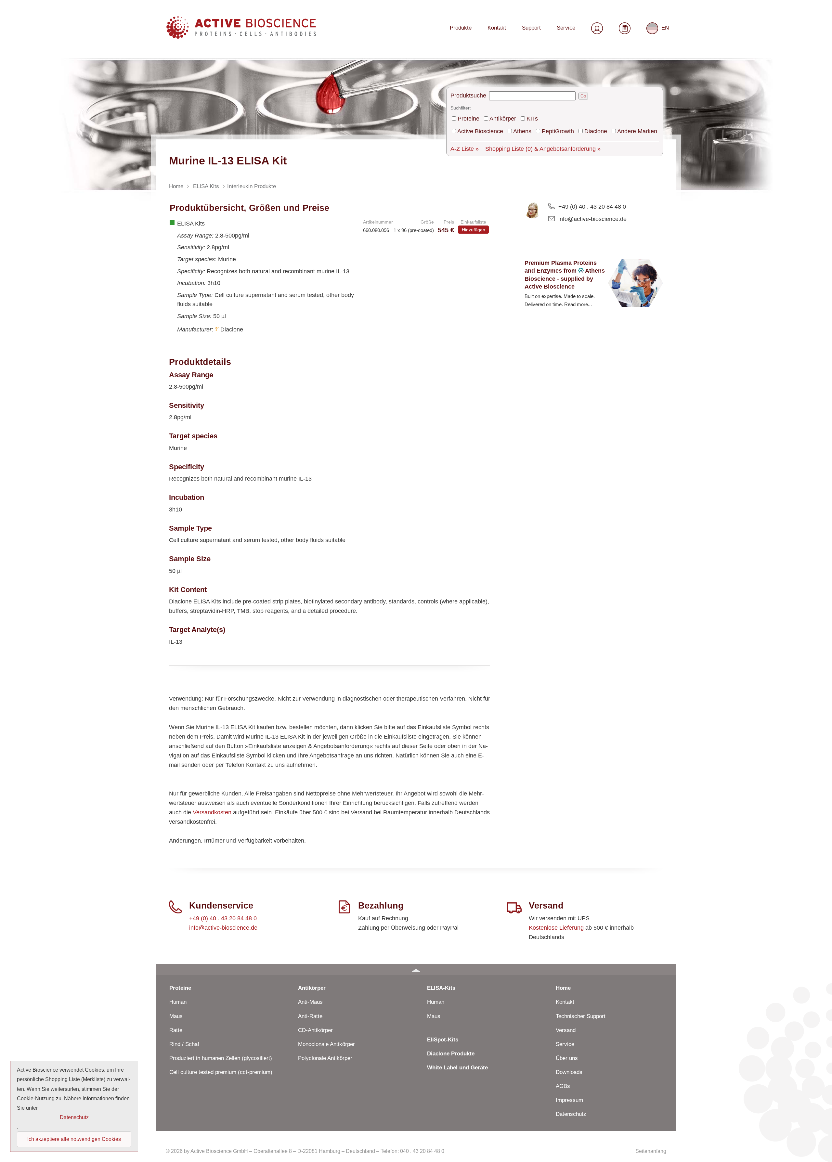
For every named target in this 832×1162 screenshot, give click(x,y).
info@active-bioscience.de (592, 219)
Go (583, 96)
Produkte (461, 28)
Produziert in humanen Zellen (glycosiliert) (220, 1058)
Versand (566, 1030)
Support (531, 28)
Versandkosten (212, 812)
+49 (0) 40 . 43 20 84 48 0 (592, 206)
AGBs (563, 1086)
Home (563, 988)
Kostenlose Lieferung (556, 927)
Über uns (567, 1058)
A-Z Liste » (464, 149)
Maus (176, 1016)
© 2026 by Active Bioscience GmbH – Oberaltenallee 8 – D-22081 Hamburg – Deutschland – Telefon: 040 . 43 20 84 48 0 (305, 1151)
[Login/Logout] (597, 27)
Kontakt (497, 28)
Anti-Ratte (310, 1016)
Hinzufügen (473, 229)
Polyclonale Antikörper (325, 1058)
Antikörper (502, 118)
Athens (522, 131)
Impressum (569, 1100)
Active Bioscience (480, 131)
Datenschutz (571, 1114)
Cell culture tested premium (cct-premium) (220, 1072)
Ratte (175, 1030)
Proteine (468, 118)
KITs (532, 118)
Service (566, 28)
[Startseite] (241, 36)
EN (665, 28)
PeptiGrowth (558, 131)
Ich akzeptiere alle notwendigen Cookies (74, 1139)
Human (178, 1002)
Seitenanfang (650, 1151)
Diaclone (595, 131)
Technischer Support (580, 1016)
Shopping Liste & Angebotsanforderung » (543, 149)
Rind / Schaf (184, 1044)
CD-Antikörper (315, 1030)
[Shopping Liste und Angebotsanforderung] (625, 27)
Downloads (569, 1072)
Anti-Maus (310, 1002)
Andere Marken (637, 131)
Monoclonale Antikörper (326, 1044)
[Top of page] (416, 969)
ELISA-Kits (441, 988)
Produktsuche (468, 95)
